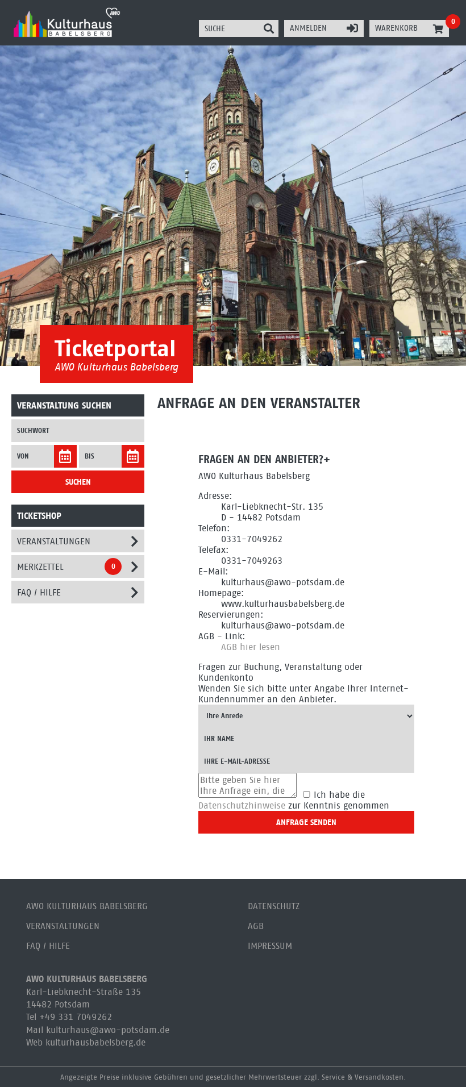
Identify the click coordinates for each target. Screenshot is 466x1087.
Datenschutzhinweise (241, 805)
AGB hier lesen (250, 647)
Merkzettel (40, 566)
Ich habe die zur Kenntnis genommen (293, 800)
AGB (256, 926)
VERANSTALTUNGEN (62, 926)
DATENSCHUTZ (273, 906)
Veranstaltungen (53, 541)
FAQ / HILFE (48, 945)
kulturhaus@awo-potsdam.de (107, 1029)
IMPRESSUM (270, 945)
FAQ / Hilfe (39, 592)
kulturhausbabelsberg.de (95, 1042)
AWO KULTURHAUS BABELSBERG (87, 906)
